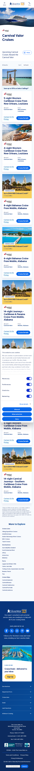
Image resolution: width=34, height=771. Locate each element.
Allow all (17, 409)
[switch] (29, 384)
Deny (17, 419)
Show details (24, 404)
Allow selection (17, 414)
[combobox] (27, 65)
